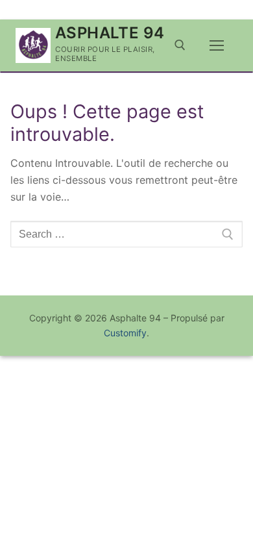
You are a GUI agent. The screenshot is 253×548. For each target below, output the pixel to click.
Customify (125, 332)
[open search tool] (180, 45)
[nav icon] (216, 45)
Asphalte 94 (109, 32)
